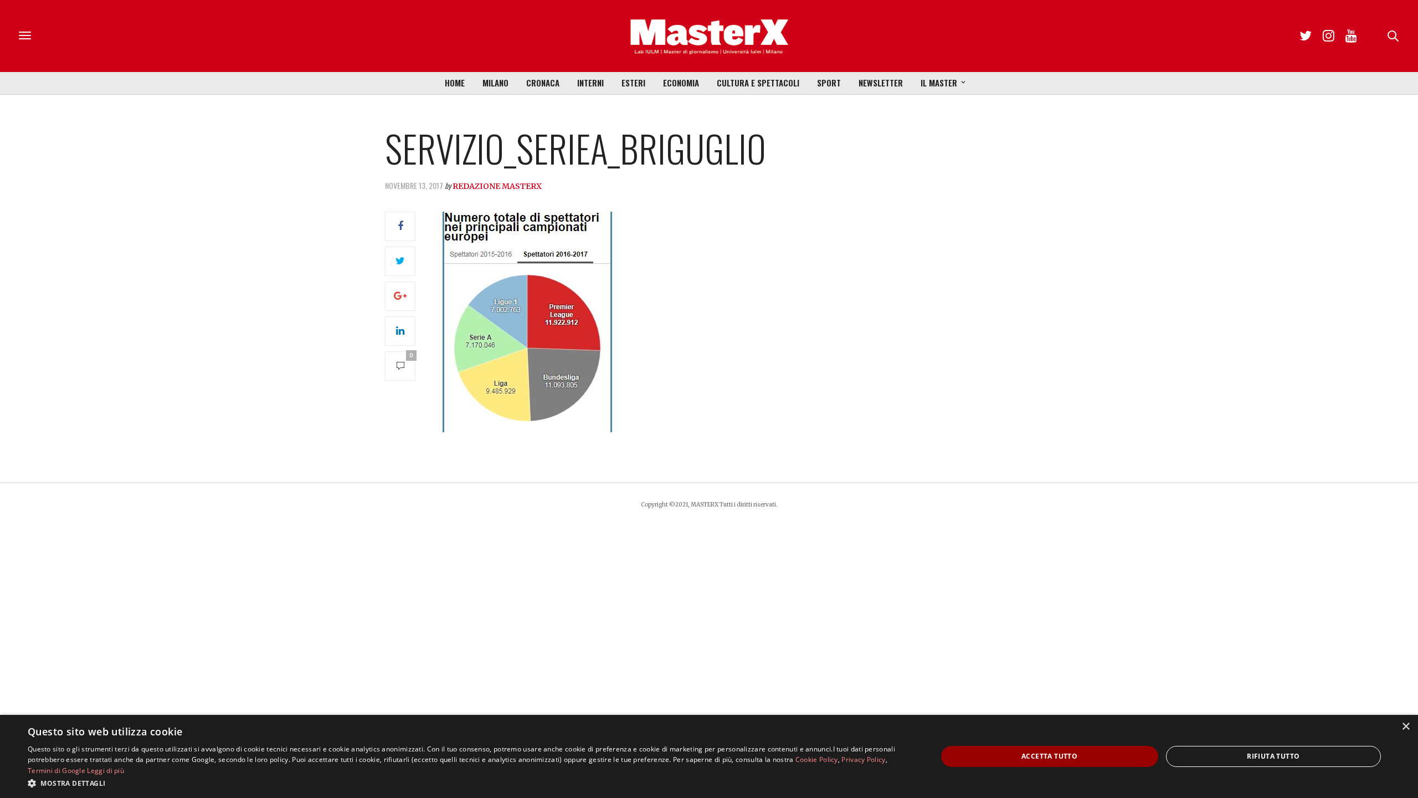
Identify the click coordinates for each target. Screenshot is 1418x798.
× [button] (1405, 727)
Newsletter (881, 82)
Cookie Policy (816, 759)
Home (455, 82)
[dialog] (709, 756)
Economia (681, 82)
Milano (495, 82)
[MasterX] (709, 36)
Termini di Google (56, 770)
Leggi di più (105, 770)
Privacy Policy (863, 759)
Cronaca (542, 82)
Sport (829, 82)
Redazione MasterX (497, 186)
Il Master (939, 82)
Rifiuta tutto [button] (1273, 756)
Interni (590, 82)
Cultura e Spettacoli (758, 82)
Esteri (633, 82)
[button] (469, 783)
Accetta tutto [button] (1049, 756)
